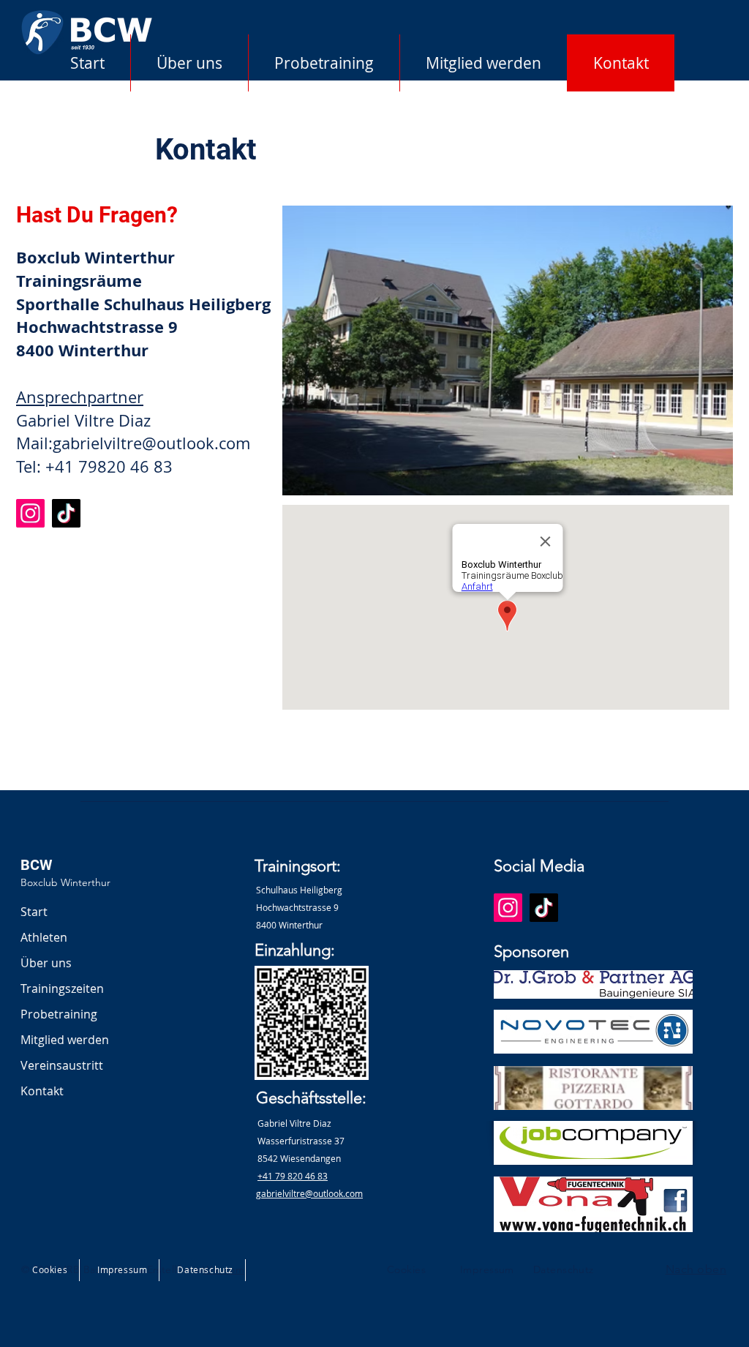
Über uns (46, 963)
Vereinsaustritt (61, 1065)
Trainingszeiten (62, 988)
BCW (36, 865)
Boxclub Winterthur (65, 882)
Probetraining (58, 1014)
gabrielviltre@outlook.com (151, 443)
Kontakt (42, 1091)
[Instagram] (30, 513)
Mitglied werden (64, 1040)
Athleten (43, 937)
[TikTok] (66, 513)
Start (34, 912)
